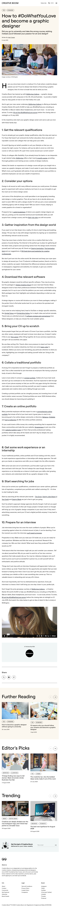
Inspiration (6, 772)
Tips (4, 10)
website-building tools (13, 430)
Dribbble (52, 417)
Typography (43, 823)
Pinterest (43, 898)
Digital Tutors (9, 313)
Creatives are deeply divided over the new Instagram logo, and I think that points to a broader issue (15, 824)
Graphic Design (13, 818)
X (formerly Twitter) (46, 892)
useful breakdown (19, 212)
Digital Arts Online (23, 313)
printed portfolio (29, 378)
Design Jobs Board (49, 497)
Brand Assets (5, 896)
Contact (4, 888)
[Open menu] (56, 3)
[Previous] (51, 697)
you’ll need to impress (34, 533)
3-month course (41, 158)
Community (5, 890)
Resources (34, 823)
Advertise (4, 894)
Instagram (44, 886)
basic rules (44, 347)
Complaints (25, 892)
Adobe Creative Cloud (23, 285)
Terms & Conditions (27, 886)
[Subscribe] (55, 845)
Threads (43, 896)
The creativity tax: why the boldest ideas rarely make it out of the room (43, 778)
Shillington (19, 158)
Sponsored (10, 10)
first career (14, 337)
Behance (45, 417)
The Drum (38, 497)
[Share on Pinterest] (9, 677)
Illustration (14, 772)
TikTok (43, 888)
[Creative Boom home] (10, 3)
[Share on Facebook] (14, 677)
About (3, 886)
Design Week (16, 499)
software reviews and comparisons (38, 316)
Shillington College (32, 94)
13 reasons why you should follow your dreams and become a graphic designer (43, 727)
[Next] (55, 697)
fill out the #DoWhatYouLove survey (25, 112)
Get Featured (5, 892)
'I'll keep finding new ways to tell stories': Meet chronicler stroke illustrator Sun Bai (13, 778)
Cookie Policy (25, 890)
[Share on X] (4, 677)
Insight (5, 818)
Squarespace (39, 427)
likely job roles (33, 217)
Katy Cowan (11, 37)
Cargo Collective (10, 420)
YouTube (43, 890)
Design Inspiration (37, 248)
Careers (38, 773)
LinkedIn (43, 894)
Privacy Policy (25, 888)
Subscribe (43, 3)
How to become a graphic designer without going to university (14, 726)
